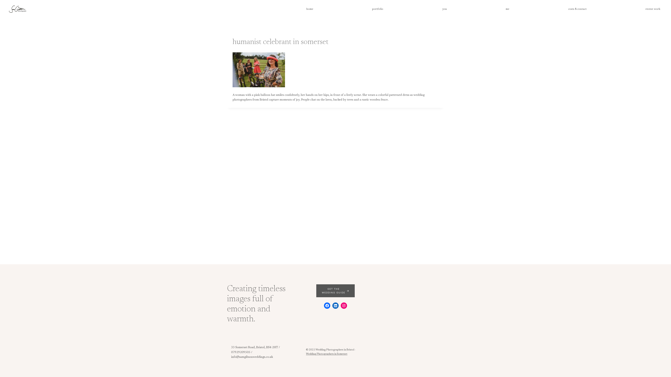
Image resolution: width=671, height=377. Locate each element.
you (444, 9)
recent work (652, 9)
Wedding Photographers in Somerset (326, 354)
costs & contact (577, 9)
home (309, 9)
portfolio (377, 9)
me (507, 9)
